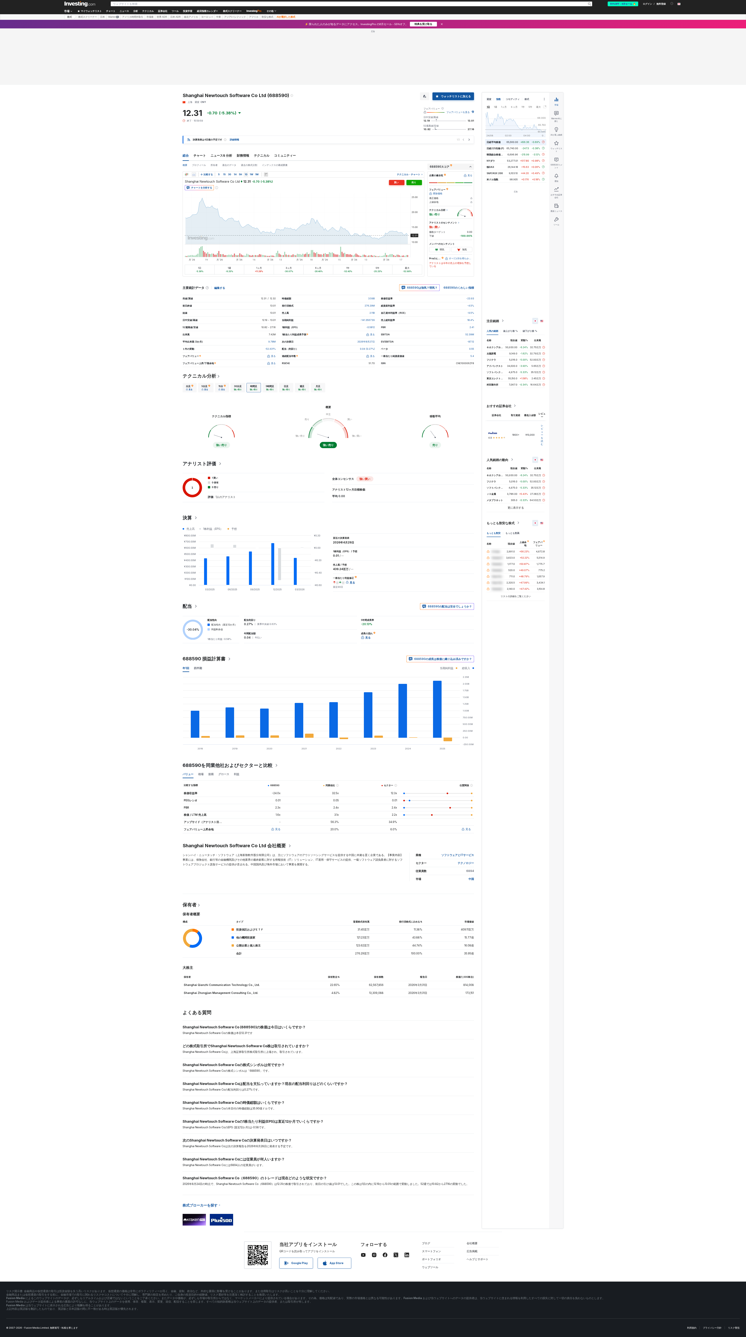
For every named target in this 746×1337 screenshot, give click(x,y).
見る (278, 829)
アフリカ (253, 17)
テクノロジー (466, 863)
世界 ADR (162, 17)
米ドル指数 (492, 179)
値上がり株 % (510, 330)
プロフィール (199, 165)
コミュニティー (285, 155)
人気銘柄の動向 (497, 460)
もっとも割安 (494, 532)
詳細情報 (234, 139)
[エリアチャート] (194, 174)
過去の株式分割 (249, 165)
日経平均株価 (494, 141)
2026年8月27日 (366, 341)
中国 (471, 879)
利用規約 (691, 1327)
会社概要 (472, 1243)
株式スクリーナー (232, 11)
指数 (498, 99)
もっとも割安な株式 (501, 523)
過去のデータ (229, 165)
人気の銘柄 (492, 330)
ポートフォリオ (431, 1259)
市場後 (149, 17)
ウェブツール (430, 1267)
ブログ (426, 1243)
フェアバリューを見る (458, 112)
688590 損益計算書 (204, 658)
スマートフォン (431, 1251)
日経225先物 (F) (495, 148)
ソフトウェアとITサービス (457, 855)
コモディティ (513, 99)
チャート (199, 155)
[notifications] (672, 3)
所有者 (214, 165)
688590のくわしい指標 (459, 287)
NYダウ (491, 160)
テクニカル (261, 155)
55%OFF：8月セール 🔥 (623, 4)
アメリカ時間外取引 (132, 17)
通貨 (489, 99)
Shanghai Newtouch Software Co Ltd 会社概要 (234, 845)
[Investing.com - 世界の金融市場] (79, 4)
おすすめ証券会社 (499, 406)
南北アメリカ (191, 17)
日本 (102, 17)
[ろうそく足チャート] (186, 174)
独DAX (490, 166)
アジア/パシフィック (235, 17)
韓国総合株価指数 (496, 154)
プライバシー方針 (712, 1327)
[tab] (190, 387)
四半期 (198, 668)
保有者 (190, 905)
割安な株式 (267, 17)
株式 (69, 17)
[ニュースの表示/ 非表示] (266, 174)
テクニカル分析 (199, 376)
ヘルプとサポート (477, 1259)
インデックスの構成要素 (275, 165)
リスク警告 (734, 1327)
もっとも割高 (512, 532)
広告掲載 (472, 1251)
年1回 (186, 668)
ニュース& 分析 (221, 155)
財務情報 (243, 155)
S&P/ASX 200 (495, 173)
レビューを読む (542, 434)
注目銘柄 (493, 321)
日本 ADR (175, 17)
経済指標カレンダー (207, 11)
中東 (218, 17)
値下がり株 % (530, 330)
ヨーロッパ (207, 17)
